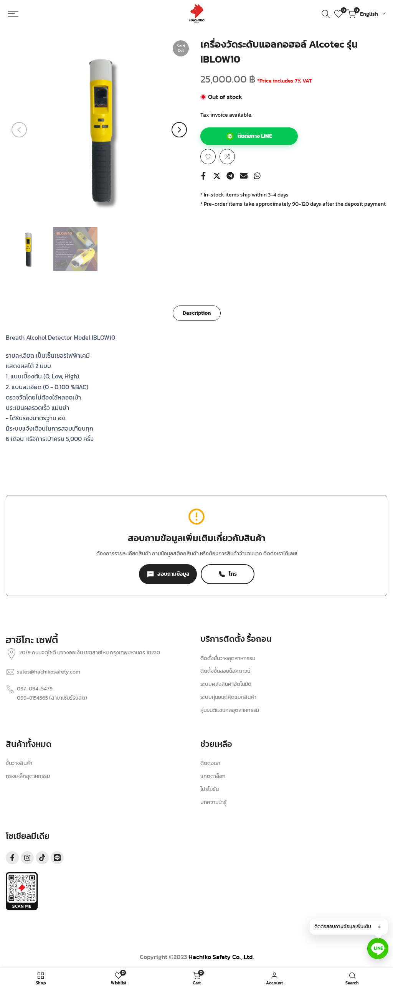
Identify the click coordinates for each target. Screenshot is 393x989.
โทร (233, 574)
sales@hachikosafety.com (48, 672)
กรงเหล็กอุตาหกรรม (28, 776)
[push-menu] (17, 14)
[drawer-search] (326, 14)
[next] (179, 129)
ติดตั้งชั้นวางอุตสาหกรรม (227, 658)
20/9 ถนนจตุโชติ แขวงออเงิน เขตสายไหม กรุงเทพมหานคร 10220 (89, 653)
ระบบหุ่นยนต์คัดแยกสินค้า (228, 697)
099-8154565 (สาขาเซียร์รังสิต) (52, 698)
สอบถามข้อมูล (173, 574)
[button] (208, 156)
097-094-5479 (35, 689)
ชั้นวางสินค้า (19, 763)
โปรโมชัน (209, 789)
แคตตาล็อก (213, 776)
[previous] (19, 129)
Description (197, 313)
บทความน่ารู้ (213, 802)
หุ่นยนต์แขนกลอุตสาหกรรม (229, 710)
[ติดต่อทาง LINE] (377, 948)
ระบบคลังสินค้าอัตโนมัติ (225, 684)
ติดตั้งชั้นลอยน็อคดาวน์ (225, 671)
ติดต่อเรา (210, 763)
